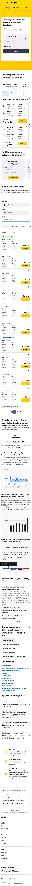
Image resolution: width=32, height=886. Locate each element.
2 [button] (17, 412)
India (17, 810)
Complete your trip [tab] (8, 640)
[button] (3, 3)
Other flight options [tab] (8, 656)
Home (12, 810)
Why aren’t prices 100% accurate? (13, 803)
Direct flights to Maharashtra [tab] (11, 644)
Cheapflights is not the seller (11, 797)
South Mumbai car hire (8, 690)
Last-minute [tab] (19, 93)
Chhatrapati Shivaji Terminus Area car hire (14, 688)
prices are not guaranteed (12, 791)
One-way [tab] (26, 93)
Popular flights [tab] (21, 656)
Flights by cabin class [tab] (9, 648)
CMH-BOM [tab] (16, 435)
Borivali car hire (6, 685)
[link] (13, 177)
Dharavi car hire (6, 675)
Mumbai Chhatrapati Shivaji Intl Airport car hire (15, 668)
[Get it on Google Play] (5, 870)
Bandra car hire (6, 678)
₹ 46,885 (7, 25)
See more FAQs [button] (16, 622)
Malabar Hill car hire (8, 683)
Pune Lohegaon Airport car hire (11, 670)
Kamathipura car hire (8, 680)
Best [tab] (12, 93)
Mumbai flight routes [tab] (9, 652)
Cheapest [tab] (5, 93)
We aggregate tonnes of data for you (13, 800)
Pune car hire (5, 673)
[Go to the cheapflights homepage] (12, 3)
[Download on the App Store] (16, 870)
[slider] (30, 221)
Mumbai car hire (6, 665)
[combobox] (18, 205)
